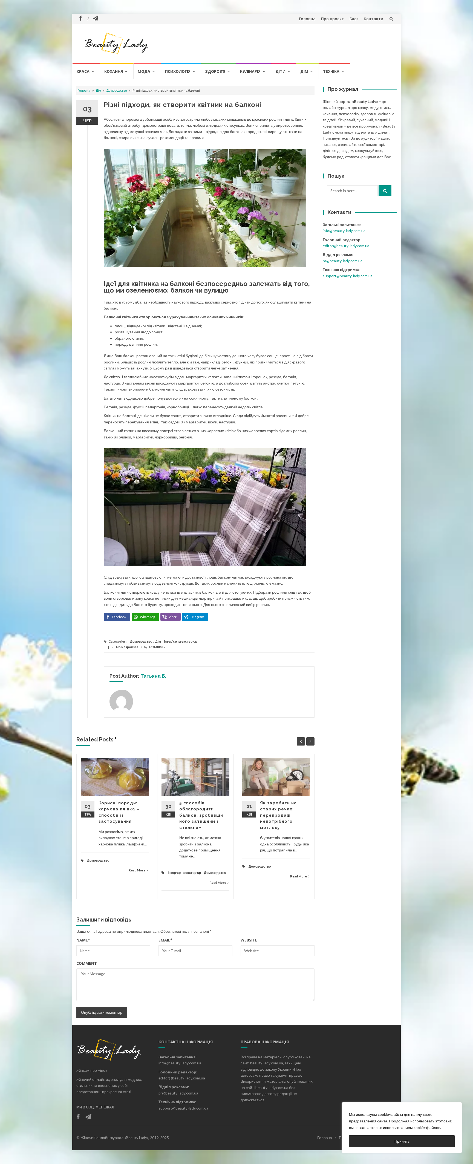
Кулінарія (250, 71)
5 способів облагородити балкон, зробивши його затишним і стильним (201, 815)
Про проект (332, 18)
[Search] (385, 190)
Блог (354, 18)
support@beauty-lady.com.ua (348, 275)
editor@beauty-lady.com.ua (346, 245)
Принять (401, 1141)
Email (165, 940)
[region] (402, 1127)
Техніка (331, 71)
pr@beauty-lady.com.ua (342, 260)
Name (83, 940)
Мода (144, 71)
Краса (83, 71)
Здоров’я (215, 71)
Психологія (178, 71)
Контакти (373, 18)
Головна (307, 18)
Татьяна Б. (157, 647)
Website (249, 940)
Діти (280, 71)
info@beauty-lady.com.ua (344, 230)
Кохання (113, 71)
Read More (137, 870)
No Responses (127, 647)
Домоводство (116, 90)
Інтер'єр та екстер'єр (180, 641)
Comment (86, 963)
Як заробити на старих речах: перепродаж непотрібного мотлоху (278, 815)
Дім (304, 71)
